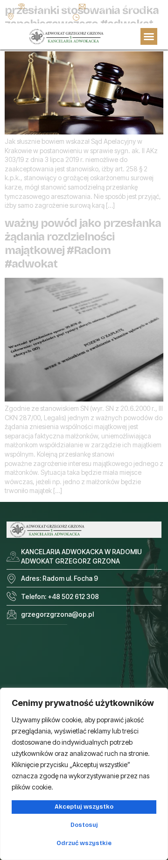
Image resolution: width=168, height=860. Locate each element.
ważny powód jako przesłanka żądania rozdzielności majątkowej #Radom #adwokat (83, 243)
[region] (84, 774)
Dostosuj (84, 825)
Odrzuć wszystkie (84, 843)
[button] (148, 36)
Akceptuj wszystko (84, 807)
